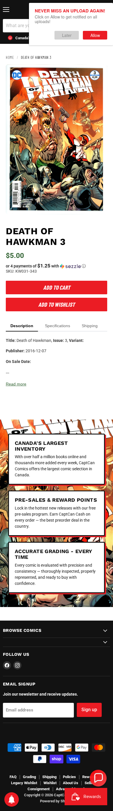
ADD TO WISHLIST (56, 304)
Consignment (39, 789)
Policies (69, 777)
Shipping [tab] (90, 325)
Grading (29, 777)
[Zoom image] (98, 205)
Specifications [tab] (57, 325)
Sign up (89, 709)
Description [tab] (21, 325)
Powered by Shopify (56, 801)
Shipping (49, 777)
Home (10, 57)
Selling (90, 783)
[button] (56, 266)
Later (67, 35)
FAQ (13, 777)
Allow (95, 35)
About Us (70, 783)
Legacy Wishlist (24, 783)
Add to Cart (56, 287)
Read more (16, 384)
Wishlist (50, 783)
